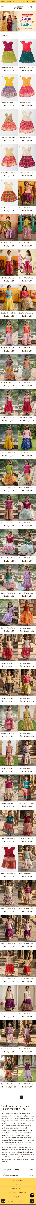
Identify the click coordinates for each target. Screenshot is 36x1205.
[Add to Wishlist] (2, 41)
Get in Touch (17, 1189)
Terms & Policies (17, 1184)
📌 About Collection (18, 1175)
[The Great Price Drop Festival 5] (18, 21)
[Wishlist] (31, 7)
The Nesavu (17, 1180)
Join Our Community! (17, 1193)
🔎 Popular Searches (18, 1169)
